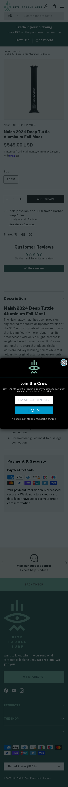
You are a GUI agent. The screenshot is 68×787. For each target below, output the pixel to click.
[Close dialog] (64, 362)
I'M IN (34, 410)
